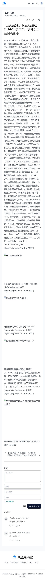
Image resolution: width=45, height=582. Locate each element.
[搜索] (37, 3)
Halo (23, 576)
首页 (6, 562)
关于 (31, 562)
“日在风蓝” (14, 562)
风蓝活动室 (13, 574)
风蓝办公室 (9, 13)
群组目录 (24, 562)
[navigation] (19, 453)
